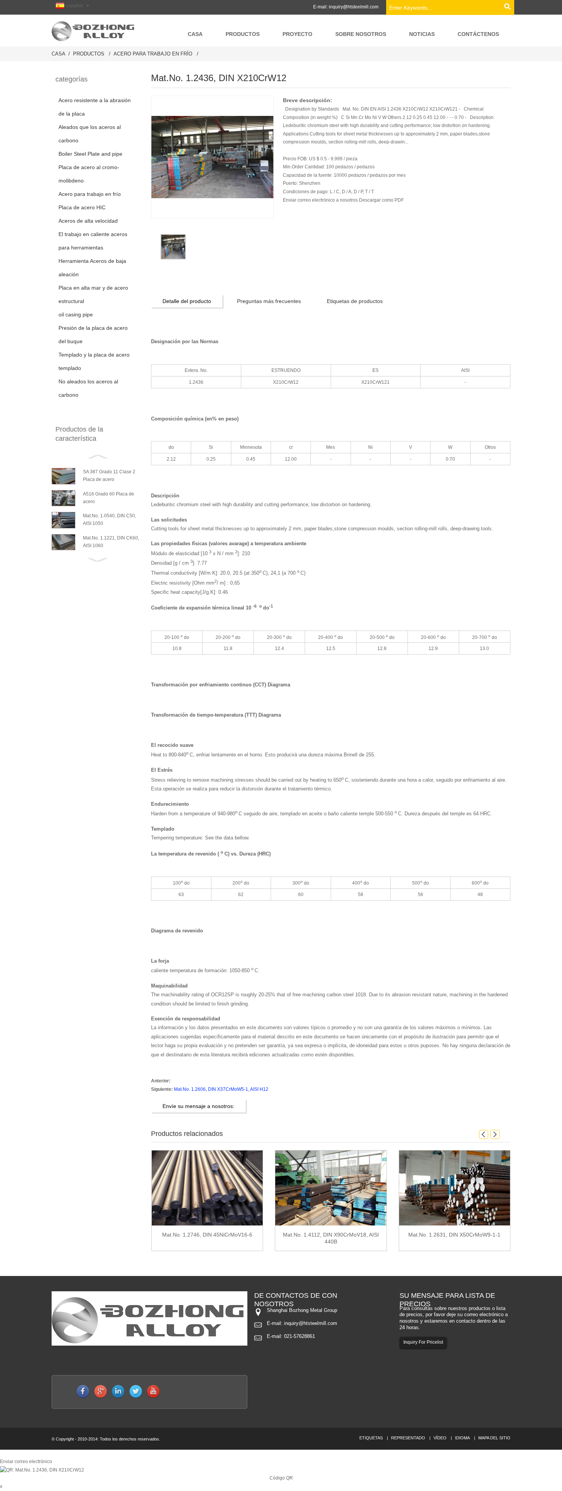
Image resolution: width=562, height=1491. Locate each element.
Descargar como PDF (381, 200)
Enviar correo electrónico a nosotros (321, 200)
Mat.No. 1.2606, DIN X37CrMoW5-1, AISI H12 (221, 1089)
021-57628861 (299, 1336)
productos (88, 54)
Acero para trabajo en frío (153, 54)
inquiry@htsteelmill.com (353, 7)
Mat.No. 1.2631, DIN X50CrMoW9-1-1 (454, 1235)
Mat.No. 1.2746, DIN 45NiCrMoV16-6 (207, 1235)
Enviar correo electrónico (26, 1461)
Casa (58, 54)
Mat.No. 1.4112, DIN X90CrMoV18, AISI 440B (331, 1238)
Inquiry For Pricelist (423, 1342)
